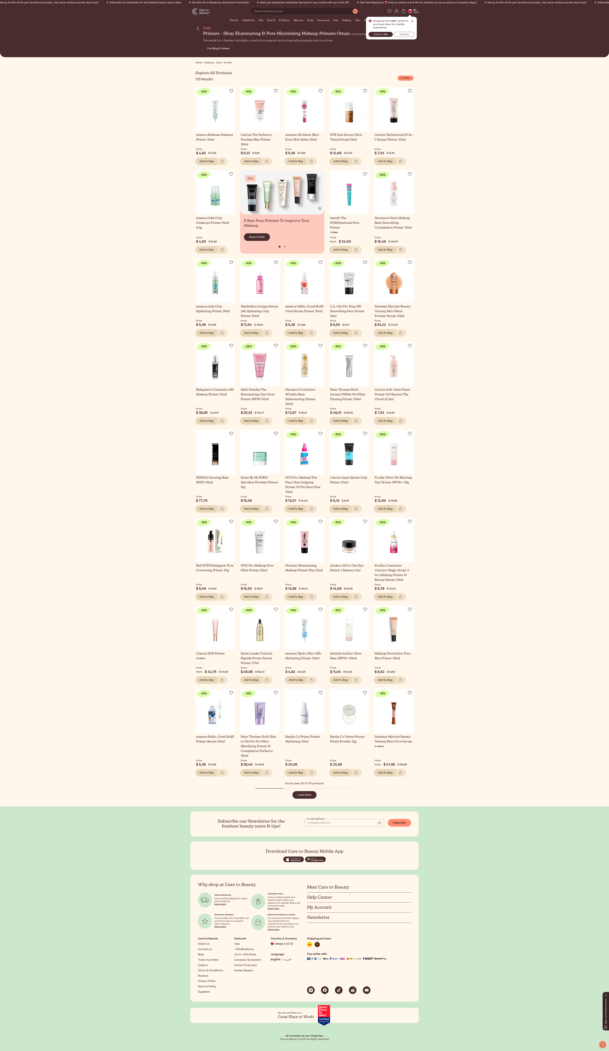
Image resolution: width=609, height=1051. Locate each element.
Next (320, 208)
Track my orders (208, 960)
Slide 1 (285, 246)
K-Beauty (284, 20)
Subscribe (399, 823)
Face (207, 28)
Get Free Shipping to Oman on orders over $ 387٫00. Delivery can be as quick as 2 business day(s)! (418, 2)
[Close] (606, 994)
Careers (203, 965)
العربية (287, 959)
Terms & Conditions (210, 970)
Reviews (203, 976)
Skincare (299, 20)
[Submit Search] (355, 11)
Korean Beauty (243, 970)
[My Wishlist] (389, 11)
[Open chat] (602, 1044)
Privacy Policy (207, 981)
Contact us (205, 949)
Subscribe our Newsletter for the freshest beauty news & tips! (145, 2)
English (276, 959)
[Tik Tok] (339, 990)
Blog (201, 954)
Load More (304, 795)
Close (412, 21)
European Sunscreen (247, 960)
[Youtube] (366, 990)
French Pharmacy (245, 965)
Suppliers (204, 992)
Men (357, 20)
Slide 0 (280, 246)
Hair (335, 20)
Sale (261, 20)
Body (310, 20)
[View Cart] (403, 11)
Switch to (381, 34)
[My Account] (396, 11)
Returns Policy (207, 986)
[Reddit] (353, 990)
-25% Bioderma (243, 949)
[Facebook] (325, 990)
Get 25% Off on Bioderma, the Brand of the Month (220, 2)
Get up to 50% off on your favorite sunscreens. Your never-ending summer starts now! (537, 2)
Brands (234, 20)
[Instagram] (311, 990)
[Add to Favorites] (231, 90)
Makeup (346, 20)
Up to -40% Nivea (245, 954)
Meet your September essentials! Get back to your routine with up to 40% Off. (304, 2)
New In (271, 20)
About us (203, 944)
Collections (248, 20)
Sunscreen (323, 20)
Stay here (404, 34)
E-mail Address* (316, 819)
